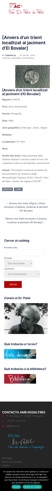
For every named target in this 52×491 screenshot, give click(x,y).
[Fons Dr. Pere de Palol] (26, 8)
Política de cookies (12, 461)
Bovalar (7, 189)
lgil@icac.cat (13, 426)
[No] (48, 479)
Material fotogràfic (23, 58)
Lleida (18, 189)
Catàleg (6, 58)
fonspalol (10, 55)
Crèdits (6, 465)
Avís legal (7, 458)
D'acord (16, 487)
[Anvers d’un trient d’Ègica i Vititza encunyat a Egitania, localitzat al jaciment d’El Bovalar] (26, 207)
